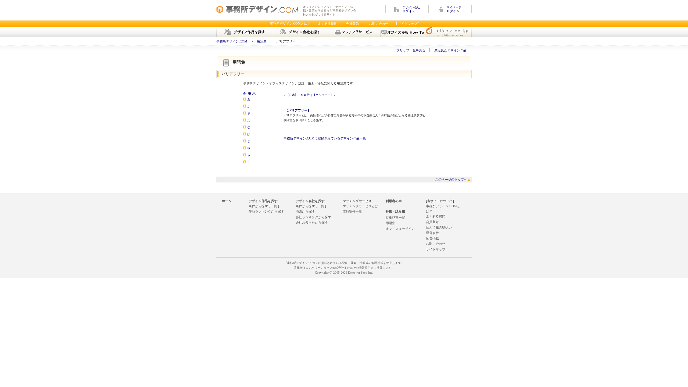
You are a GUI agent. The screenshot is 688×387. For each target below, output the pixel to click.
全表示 (250, 93)
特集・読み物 (395, 211)
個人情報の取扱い (439, 227)
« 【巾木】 (291, 94)
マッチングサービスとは (360, 206)
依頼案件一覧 (352, 211)
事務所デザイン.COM (231, 41)
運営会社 (432, 233)
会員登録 (352, 24)
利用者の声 (394, 201)
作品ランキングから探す (266, 211)
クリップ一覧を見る (410, 50)
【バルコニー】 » (324, 94)
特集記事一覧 (395, 218)
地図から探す (305, 211)
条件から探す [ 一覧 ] (264, 206)
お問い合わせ (378, 24)
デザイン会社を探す (310, 201)
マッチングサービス (357, 201)
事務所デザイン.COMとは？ (290, 24)
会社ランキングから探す (313, 217)
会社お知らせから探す (312, 222)
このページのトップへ (453, 179)
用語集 (262, 41)
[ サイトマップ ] (407, 24)
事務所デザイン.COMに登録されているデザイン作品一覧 (325, 138)
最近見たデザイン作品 (450, 50)
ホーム (226, 201)
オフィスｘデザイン (400, 229)
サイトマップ (435, 249)
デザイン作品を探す (263, 201)
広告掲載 (432, 238)
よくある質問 (327, 24)
